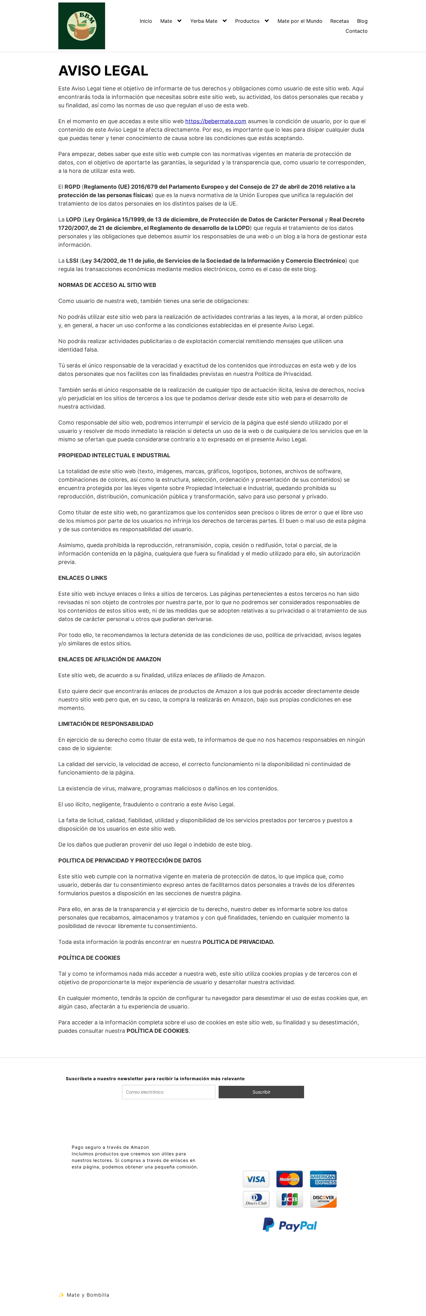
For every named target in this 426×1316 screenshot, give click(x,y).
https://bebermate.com (215, 121)
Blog (362, 21)
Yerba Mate (203, 21)
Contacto (357, 31)
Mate (166, 21)
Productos (247, 21)
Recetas (339, 21)
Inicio (146, 21)
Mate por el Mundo (300, 21)
